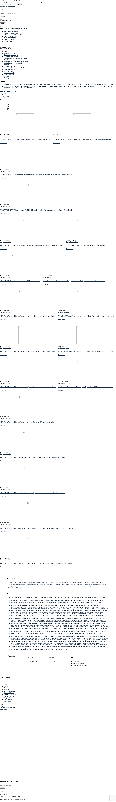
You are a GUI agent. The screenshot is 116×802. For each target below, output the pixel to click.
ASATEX (58, 599)
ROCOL (54, 635)
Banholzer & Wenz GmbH (17, 600)
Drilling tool (80, 582)
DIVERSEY (77, 605)
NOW (76, 628)
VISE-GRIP (94, 646)
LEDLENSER (22, 623)
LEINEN (29, 623)
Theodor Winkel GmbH (61, 643)
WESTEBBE (19, 649)
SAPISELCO (95, 636)
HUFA (94, 617)
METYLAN (23, 626)
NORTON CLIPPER (58, 628)
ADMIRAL (40, 597)
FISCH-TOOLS (45, 84)
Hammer (92, 582)
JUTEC (30, 620)
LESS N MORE (57, 623)
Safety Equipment (9, 69)
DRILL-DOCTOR (15, 607)
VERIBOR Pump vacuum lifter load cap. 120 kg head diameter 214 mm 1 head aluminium (32, 245)
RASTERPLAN (69, 633)
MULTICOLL (59, 626)
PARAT (97, 630)
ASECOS (69, 599)
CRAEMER (31, 605)
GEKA (64, 612)
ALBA (62, 597)
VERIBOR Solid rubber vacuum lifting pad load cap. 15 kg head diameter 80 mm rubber (74, 281)
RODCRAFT (60, 635)
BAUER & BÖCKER (29, 600)
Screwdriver (16, 586)
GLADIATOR (75, 612)
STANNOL (43, 641)
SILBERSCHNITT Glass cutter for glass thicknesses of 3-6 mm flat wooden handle (82, 139)
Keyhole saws (12, 584)
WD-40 (38, 648)
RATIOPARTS (77, 633)
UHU (58, 644)
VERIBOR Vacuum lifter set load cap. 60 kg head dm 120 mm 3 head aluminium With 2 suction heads (36, 563)
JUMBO (25, 620)
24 (8, 105)
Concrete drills (36, 582)
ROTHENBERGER (35, 86)
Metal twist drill (65, 584)
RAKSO (58, 633)
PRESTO (88, 631)
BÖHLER (78, 600)
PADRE (86, 630)
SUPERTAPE (101, 641)
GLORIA (81, 612)
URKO (101, 644)
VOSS (104, 646)
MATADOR (66, 625)
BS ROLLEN (38, 602)
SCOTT (74, 638)
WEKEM (60, 648)
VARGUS (27, 646)
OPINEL (17, 630)
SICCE (90, 638)
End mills (87, 582)
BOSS (87, 600)
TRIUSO (98, 643)
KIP (102, 620)
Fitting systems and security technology (16, 58)
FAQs (53, 661)
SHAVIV (86, 638)
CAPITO (87, 602)
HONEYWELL (62, 84)
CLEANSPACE (64, 604)
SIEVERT (95, 638)
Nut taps (86, 584)
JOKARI (104, 618)
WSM (45, 649)
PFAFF (44, 631)
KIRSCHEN (21, 622)
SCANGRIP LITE (15, 638)
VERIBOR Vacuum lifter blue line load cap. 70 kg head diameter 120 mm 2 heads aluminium (32, 493)
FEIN (32, 610)
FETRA (47, 610)
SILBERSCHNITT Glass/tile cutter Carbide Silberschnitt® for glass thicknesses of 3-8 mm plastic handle (36, 210)
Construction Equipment (11, 56)
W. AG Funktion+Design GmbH (22, 648)
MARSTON (32, 625)
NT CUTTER (87, 628)
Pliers (90, 584)
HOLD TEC (65, 615)
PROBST (103, 631)
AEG (45, 597)
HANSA (71, 613)
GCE (27, 612)
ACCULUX (34, 597)
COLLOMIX (76, 604)
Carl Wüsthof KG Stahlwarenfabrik (19, 604)
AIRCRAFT (57, 597)
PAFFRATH (92, 630)
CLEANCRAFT (56, 604)
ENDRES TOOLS (15, 609)
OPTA (21, 630)
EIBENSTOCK (85, 607)
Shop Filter (3, 94)
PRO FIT (98, 631)
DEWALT (29, 84)
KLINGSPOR (78, 84)
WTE (52, 649)
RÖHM (25, 86)
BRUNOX (31, 602)
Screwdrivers (42, 586)
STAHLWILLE (52, 86)
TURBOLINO (31, 644)
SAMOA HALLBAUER (86, 636)
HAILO (48, 613)
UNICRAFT (77, 644)
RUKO (44, 86)
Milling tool (72, 584)
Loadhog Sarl (76, 623)
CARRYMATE (32, 604)
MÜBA (47, 626)
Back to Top (4, 709)
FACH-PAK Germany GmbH (18, 610)
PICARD (57, 631)
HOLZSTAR (79, 615)
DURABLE (42, 607)
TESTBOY (49, 643)
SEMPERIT (80, 638)
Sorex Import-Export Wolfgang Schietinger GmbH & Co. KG (81, 640)
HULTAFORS (100, 617)
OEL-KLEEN (101, 628)
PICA (52, 631)
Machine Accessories (20, 584)
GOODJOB (96, 612)
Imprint (33, 663)
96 (8, 109)
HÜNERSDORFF (15, 618)
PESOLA (7, 86)
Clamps (30, 582)
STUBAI (74, 641)
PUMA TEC (48, 633)
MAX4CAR (82, 625)
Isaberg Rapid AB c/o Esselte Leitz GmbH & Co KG (67, 618)
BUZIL (69, 602)
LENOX (50, 623)
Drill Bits (69, 582)
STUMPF (79, 641)
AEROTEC (50, 597)
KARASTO (68, 620)
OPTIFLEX (42, 630)
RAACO (53, 633)
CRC (36, 605)
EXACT (89, 609)
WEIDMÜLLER (53, 648)
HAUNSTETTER (82, 613)
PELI (21, 631)
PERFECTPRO (32, 631)
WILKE (110, 86)
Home (14, 88)
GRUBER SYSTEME (25, 613)
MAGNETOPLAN (24, 625)
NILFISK (86, 626)
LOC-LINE (83, 623)
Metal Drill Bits (50, 584)
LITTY (70, 623)
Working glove (23, 587)
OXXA (81, 630)
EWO (85, 609)
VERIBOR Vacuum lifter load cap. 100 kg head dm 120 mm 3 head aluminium (27, 316)
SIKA (100, 638)
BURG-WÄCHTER (61, 602)
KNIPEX (86, 84)
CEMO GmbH (45, 604)
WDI (42, 648)
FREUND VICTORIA (90, 610)
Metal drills (57, 584)
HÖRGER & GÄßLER (60, 617)
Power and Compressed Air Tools (14, 68)
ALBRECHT (68, 597)
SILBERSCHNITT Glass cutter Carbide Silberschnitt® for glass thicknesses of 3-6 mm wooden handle (36, 175)
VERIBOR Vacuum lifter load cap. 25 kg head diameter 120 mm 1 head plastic (27, 351)
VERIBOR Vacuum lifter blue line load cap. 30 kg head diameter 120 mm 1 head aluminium (32, 457)
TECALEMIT (33, 643)
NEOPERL (70, 626)
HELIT (24, 615)
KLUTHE (56, 622)
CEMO (39, 604)
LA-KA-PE (103, 622)
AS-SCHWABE (52, 599)
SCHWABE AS (54, 638)
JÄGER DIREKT (84, 618)
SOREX (64, 640)
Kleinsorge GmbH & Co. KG (31, 622)
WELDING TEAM (96, 86)
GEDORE (51, 612)
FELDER (42, 610)
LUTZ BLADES (15, 625)
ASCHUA (64, 599)
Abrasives (11, 582)
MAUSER (76, 625)
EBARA (54, 607)
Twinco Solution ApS (40, 644)
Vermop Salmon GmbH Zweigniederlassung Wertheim (62, 646)
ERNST (45, 609)
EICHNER (92, 607)
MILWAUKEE (35, 626)
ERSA (63, 609)
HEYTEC (58, 615)
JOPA (18, 620)
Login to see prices (5, 136)
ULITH (62, 644)
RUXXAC (51, 636)
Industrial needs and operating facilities (16, 61)
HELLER (28, 615)
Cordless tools (44, 582)
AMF (104, 597)
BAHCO (6, 84)
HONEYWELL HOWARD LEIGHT (19, 617)
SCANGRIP (102, 636)
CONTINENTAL (15, 605)
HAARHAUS (43, 613)
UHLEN (54, 644)
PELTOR (26, 631)
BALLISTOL (14, 84)
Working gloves (31, 587)
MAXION (88, 625)
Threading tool (90, 586)
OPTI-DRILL (27, 630)
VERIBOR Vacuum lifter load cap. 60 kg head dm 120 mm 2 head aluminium (85, 387)
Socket (48, 586)
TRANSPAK (78, 643)
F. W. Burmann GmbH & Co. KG (100, 609)
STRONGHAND (71, 86)
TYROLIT (85, 86)
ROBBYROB (47, 635)
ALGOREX (95, 597)
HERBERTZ (48, 615)
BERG (52, 600)
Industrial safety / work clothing (13, 63)
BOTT (96, 600)
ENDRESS (23, 609)
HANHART (65, 613)
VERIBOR (40, 646)
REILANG (101, 633)
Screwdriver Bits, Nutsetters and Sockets (29, 586)
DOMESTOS (97, 605)
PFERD (13, 86)
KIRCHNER (14, 622)
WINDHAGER (35, 649)
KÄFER (70, 84)
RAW (86, 633)
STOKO (60, 641)
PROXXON (38, 633)
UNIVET (90, 644)
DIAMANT (70, 605)
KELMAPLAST (87, 620)
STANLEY (61, 86)
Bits (15, 582)
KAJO (46, 620)
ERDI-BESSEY (39, 609)
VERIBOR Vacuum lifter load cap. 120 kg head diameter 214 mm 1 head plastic (86, 316)
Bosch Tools (3, 795)
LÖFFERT (97, 623)
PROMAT (13, 633)
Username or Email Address (8, 13)
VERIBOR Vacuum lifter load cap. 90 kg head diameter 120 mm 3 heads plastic (28, 422)
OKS (106, 628)
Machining (7, 64)
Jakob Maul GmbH (93, 618)
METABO (102, 625)
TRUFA (22, 644)
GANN (17, 612)
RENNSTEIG (20, 635)
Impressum (55, 663)
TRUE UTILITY (15, 644)
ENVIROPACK (30, 609)
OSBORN (93, 84)
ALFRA (89, 597)
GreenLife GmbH (15, 613)
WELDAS (66, 648)
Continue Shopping (22, 28)
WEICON (46, 648)
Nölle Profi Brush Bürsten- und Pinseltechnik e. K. (40, 628)
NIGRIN (81, 626)
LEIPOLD (34, 623)
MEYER (29, 626)
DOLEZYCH (90, 605)
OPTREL (53, 630)
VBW (36, 646)
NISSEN (91, 626)
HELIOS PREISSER (16, 615)
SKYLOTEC (34, 640)
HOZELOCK (77, 617)
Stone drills (71, 586)
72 (8, 108)
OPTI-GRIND (34, 630)
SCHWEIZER (68, 638)
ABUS (21, 597)
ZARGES (67, 649)
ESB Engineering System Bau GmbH (74, 609)
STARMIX (49, 641)
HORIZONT (70, 617)
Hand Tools (7, 60)
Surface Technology (10, 73)
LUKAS (103, 623)
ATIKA (86, 599)
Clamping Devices (9, 53)
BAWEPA (37, 600)
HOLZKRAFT (72, 615)
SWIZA (13, 643)
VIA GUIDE (79, 646)
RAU (83, 633)
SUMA (92, 641)
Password (3, 16)
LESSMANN (65, 623)
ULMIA (67, 644)
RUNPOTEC (45, 636)
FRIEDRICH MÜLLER (102, 610)
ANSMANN (30, 599)
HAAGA (37, 613)
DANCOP (40, 605)
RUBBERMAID (33, 636)
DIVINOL (83, 605)
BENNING (47, 600)
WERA (86, 648)
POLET (73, 631)
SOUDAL (98, 640)
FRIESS (13, 612)
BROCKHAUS (24, 602)
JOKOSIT (13, 620)
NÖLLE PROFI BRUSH (22, 628)
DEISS (59, 605)
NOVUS (72, 628)
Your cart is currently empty (8, 28)
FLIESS (72, 610)
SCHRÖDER (47, 638)
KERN (94, 620)
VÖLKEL (100, 646)
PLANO (68, 631)
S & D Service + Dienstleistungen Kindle (64, 636)
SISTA (28, 640)
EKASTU (98, 607)
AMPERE (13, 599)
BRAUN (101, 600)
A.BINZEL (16, 597)
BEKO (42, 600)
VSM (12, 648)
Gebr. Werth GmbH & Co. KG (36, 612)
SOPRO (59, 640)
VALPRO (18, 646)
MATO (71, 625)
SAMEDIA (76, 636)
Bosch (5, 51)
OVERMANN (75, 630)
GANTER (22, 612)
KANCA (57, 620)
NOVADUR (66, 628)
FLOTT (82, 610)
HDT (93, 613)
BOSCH (22, 84)
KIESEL (98, 620)
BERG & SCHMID (59, 600)
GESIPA (69, 612)
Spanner (65, 586)
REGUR (91, 633)
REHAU (96, 633)
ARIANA (39, 599)
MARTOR (56, 625)
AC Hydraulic (27, 597)
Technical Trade (9, 74)
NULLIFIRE (94, 628)
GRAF (101, 612)
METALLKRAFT (15, 626)
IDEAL (29, 618)
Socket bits (59, 586)
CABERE (74, 602)
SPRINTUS (17, 641)
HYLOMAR (23, 618)
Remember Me (6, 20)
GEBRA (46, 612)
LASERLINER (15, 623)
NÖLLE (13, 628)
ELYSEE (103, 607)
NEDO (65, 626)
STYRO (84, 641)
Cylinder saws (62, 582)
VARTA (32, 646)
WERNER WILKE (101, 648)
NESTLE (76, 626)
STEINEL (55, 641)
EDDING (78, 607)
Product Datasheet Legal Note (80, 665)
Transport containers (98, 586)
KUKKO (98, 622)
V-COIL (13, 646)
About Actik (34, 661)
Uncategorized (8, 76)
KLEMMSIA (42, 622)
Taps (84, 586)
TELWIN (40, 643)
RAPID (63, 633)
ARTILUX (44, 599)
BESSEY (67, 600)
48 (8, 106)
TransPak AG (84, 643)
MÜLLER (52, 626)
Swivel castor (78, 586)
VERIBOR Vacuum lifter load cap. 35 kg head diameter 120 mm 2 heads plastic (85, 351)
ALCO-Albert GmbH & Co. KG (79, 597)
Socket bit (54, 586)
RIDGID (19, 86)
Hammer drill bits (99, 582)
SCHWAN (61, 638)
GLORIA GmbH (89, 612)
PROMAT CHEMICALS (28, 633)
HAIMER (53, 613)
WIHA (105, 86)
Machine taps (42, 584)
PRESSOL (82, 631)
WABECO (33, 648)
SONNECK (48, 640)
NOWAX (80, 628)
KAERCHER (36, 620)
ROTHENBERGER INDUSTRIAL (19, 636)
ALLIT (100, 597)
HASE (75, 613)
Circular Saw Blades (22, 582)
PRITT (93, 631)
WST (49, 649)
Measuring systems (9, 66)
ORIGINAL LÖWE (61, 630)
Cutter (56, 582)
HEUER (54, 615)
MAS (61, 625)
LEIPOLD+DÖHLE (42, 623)
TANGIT (23, 643)
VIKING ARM (86, 646)
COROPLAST (23, 605)
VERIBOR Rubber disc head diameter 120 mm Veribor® (20, 281)
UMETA (71, 644)
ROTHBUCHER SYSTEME (81, 635)
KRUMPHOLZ (91, 622)
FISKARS (63, 610)
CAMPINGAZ (80, 602)
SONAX (43, 640)
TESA (79, 86)
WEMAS (81, 648)
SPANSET (104, 640)
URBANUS (96, 644)
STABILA (23, 641)
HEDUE (101, 613)
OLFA (12, 630)
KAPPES (62, 620)
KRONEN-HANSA (82, 622)
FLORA (77, 610)
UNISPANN (84, 644)
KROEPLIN (74, 622)
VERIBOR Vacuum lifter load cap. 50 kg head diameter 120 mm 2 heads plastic (28, 387)
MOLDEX (42, 626)
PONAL (77, 631)
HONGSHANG (50, 617)
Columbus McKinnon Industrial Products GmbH (91, 604)
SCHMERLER (24, 638)
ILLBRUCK (42, 618)
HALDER (59, 613)
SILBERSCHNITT (15, 640)
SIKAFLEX (105, 638)
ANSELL (24, 599)
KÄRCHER (74, 620)
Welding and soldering (10, 78)
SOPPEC (54, 640)
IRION (47, 618)
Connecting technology (11, 55)
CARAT (99, 602)
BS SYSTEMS (52, 602)
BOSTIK (92, 600)
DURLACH (48, 607)
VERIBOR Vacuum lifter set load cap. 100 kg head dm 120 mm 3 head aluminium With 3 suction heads (36, 528)
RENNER (13, 635)
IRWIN (52, 618)
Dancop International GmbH (50, 605)
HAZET (53, 84)
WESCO (13, 649)
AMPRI (19, 599)
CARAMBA (93, 602)
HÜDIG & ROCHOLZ (86, 617)
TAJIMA (18, 643)
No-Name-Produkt (104, 626)
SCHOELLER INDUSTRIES (36, 638)
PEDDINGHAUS (109, 84)
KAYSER (80, 620)
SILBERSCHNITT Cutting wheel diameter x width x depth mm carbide (25, 139)
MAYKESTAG (95, 625)
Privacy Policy (76, 661)
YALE (62, 649)
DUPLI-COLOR (34, 607)
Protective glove (96, 584)
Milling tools (79, 584)
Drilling (74, 582)
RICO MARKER (28, 635)
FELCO (37, 610)
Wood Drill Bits (15, 587)
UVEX (105, 644)
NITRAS (96, 626)
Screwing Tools (8, 71)
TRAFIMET (71, 643)
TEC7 (27, 643)
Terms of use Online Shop (79, 663)
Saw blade (104, 584)
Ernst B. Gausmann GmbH (54, 609)
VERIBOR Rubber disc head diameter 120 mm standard (85, 245)
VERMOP (46, 646)
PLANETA (62, 631)
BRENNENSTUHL (15, 602)
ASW (74, 599)
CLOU (70, 604)
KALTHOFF (51, 620)
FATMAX (36, 84)
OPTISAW (48, 630)
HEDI (96, 613)
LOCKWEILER (90, 623)
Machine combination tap (32, 584)
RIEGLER (41, 635)
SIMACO (23, 640)
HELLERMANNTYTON (38, 615)
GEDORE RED (58, 612)
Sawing (10, 586)
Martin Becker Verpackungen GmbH (44, 625)
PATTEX (100, 84)
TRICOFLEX (92, 643)
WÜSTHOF (8, 88)
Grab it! (76, 3)
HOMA (85, 615)
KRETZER (67, 622)
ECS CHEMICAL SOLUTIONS (67, 607)
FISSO (68, 610)
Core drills (51, 582)
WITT (41, 649)
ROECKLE (66, 635)
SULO (88, 641)
